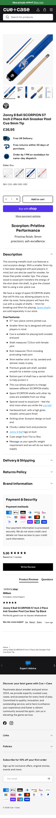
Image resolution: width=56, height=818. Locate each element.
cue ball (47, 405)
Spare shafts (44, 307)
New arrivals (19, 2)
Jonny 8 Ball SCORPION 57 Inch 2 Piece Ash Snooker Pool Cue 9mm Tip (26, 651)
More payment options (28, 216)
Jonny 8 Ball (16, 431)
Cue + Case (15, 807)
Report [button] (32, 622)
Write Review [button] (28, 567)
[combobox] (28, 17)
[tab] (28, 580)
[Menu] (51, 9)
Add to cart (38, 199)
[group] (28, 553)
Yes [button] (26, 622)
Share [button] (39, 622)
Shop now (38, 2)
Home (5, 647)
